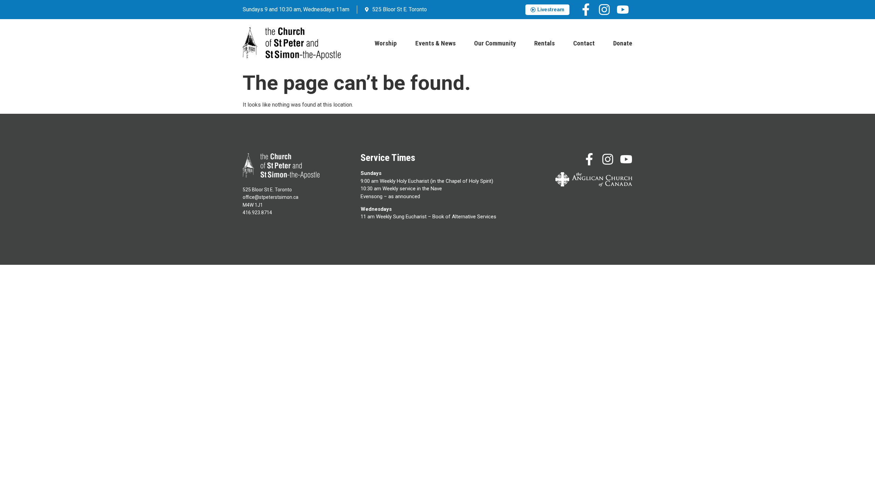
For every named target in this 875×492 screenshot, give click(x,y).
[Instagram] (604, 9)
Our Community (495, 43)
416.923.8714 (257, 212)
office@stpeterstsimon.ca (270, 197)
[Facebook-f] (586, 9)
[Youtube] (623, 9)
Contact (584, 43)
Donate (622, 43)
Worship (386, 43)
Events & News (435, 43)
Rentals (544, 43)
